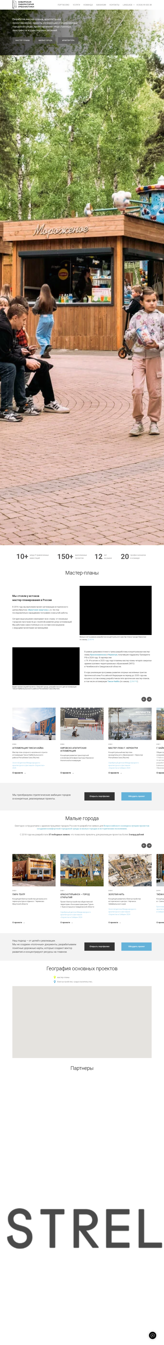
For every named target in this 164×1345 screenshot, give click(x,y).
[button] (136, 796)
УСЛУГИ (76, 5)
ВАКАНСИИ (101, 5)
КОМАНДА (88, 5)
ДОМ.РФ (91, 639)
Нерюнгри (112, 655)
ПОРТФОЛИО (63, 5)
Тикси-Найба (113, 681)
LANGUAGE (128, 5)
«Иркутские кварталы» (38, 610)
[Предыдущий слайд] (143, 699)
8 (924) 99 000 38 (144, 5)
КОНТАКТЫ (114, 5)
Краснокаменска (98, 655)
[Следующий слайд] (149, 699)
